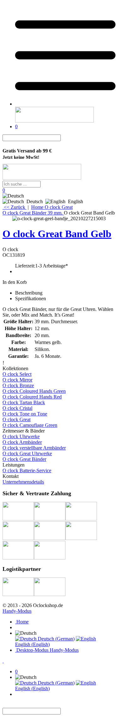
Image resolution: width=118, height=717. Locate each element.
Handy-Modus (17, 611)
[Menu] (65, 103)
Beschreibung (28, 292)
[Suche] (64, 138)
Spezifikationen (30, 298)
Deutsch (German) (56, 638)
